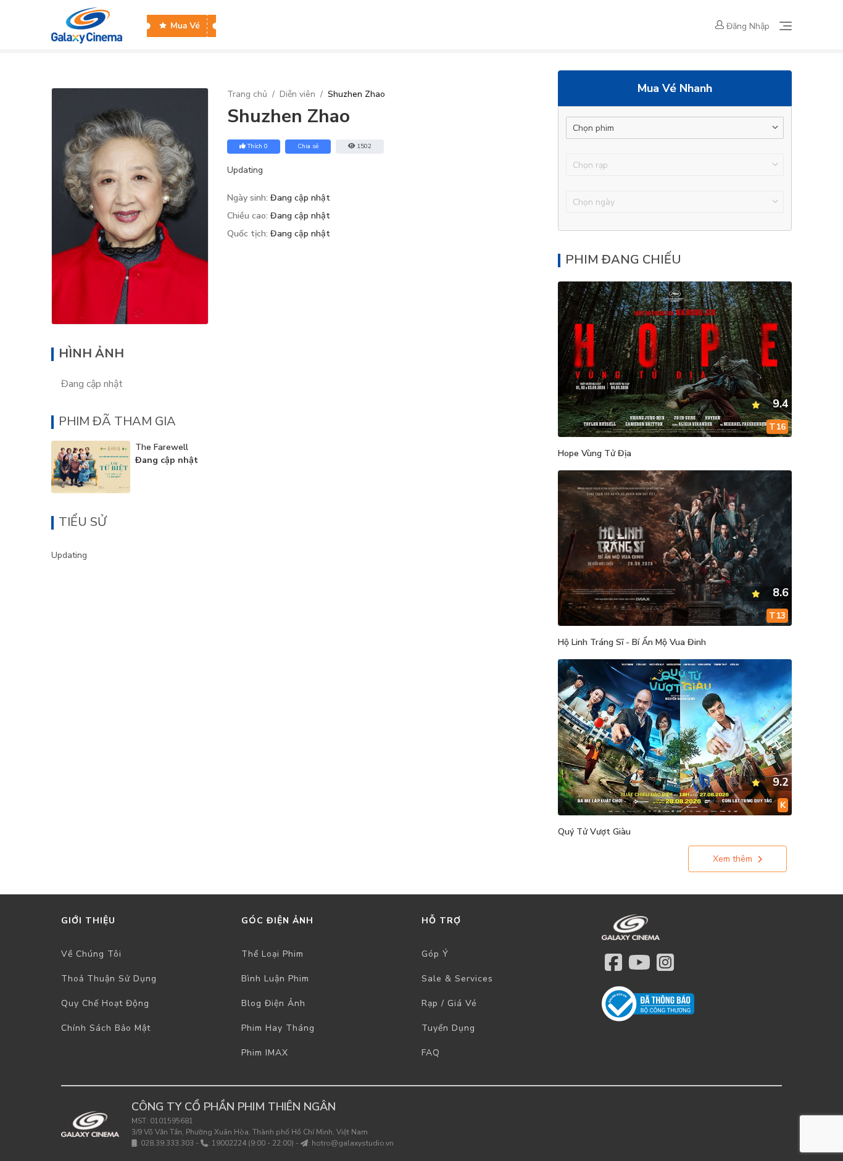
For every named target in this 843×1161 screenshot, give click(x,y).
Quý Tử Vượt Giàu (594, 832)
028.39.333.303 (167, 1143)
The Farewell (161, 447)
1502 (364, 146)
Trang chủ (247, 94)
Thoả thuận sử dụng (109, 978)
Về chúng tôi (91, 954)
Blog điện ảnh (273, 1003)
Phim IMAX (264, 1053)
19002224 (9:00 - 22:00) (253, 1143)
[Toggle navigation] (785, 26)
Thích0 (257, 146)
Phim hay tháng (278, 1028)
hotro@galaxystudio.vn (353, 1143)
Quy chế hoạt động (105, 1003)
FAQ (431, 1053)
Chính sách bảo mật (106, 1028)
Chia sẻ (307, 146)
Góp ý (435, 954)
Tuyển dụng (448, 1028)
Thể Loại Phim (272, 954)
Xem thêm (732, 859)
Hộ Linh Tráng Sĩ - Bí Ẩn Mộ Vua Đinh (632, 642)
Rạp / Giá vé (449, 1003)
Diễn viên (297, 94)
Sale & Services (457, 978)
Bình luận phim (275, 978)
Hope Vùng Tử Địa (594, 453)
